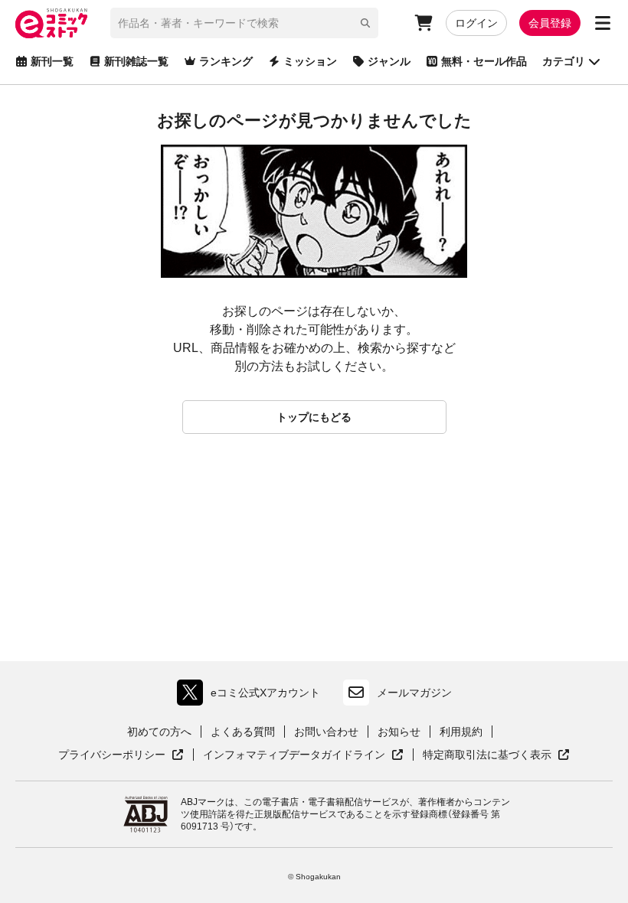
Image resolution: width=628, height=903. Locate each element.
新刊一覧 (52, 61)
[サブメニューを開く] (603, 23)
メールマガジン (414, 692)
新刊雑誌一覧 (136, 61)
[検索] (365, 23)
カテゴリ (563, 61)
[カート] (423, 23)
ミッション (310, 61)
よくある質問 (243, 731)
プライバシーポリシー (121, 755)
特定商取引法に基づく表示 (496, 755)
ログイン (476, 23)
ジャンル (389, 61)
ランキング (226, 61)
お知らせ (399, 731)
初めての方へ (159, 731)
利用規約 (461, 731)
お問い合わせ (326, 731)
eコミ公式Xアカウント (252, 696)
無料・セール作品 (484, 61)
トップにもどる (314, 417)
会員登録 (549, 23)
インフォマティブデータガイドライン (294, 755)
